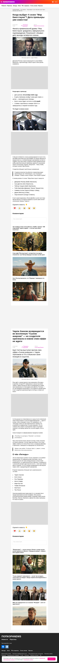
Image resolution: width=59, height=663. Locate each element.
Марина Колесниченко (39, 25)
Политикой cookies (28, 659)
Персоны (9, 5)
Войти (56, 1)
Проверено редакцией (25, 25)
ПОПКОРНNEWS (16, 9)
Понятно (51, 659)
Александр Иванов (39, 347)
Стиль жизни (33, 5)
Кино (19, 5)
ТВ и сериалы (25, 5)
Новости (4, 5)
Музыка (40, 5)
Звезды (15, 5)
